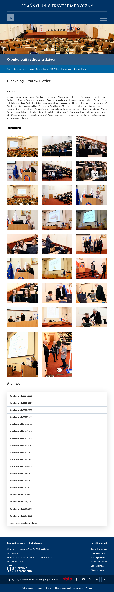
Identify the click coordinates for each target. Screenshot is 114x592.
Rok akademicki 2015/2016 (20, 459)
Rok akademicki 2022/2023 (21, 409)
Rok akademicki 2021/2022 (21, 417)
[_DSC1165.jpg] (57, 195)
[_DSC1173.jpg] (91, 220)
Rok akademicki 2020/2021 (21, 424)
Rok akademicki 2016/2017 (20, 452)
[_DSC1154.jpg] (57, 146)
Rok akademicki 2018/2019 (21, 438)
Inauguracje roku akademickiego (23, 522)
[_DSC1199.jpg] (91, 293)
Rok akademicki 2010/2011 (20, 494)
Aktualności (28, 69)
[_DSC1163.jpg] (22, 195)
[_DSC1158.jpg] (57, 171)
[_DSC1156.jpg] (22, 171)
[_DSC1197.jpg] (57, 293)
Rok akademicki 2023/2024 (21, 402)
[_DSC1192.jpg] (91, 268)
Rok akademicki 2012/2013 (20, 480)
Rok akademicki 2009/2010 (21, 501)
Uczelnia (17, 69)
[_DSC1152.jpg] (22, 146)
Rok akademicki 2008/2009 (21, 508)
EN (10, 18)
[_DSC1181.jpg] (91, 244)
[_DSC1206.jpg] (57, 317)
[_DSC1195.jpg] (22, 293)
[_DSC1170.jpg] (57, 220)
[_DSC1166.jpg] (91, 195)
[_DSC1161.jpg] (91, 171)
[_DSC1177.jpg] (22, 244)
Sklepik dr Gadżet (99, 561)
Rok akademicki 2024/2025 (21, 395)
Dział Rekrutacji (98, 553)
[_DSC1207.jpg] (91, 317)
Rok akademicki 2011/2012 (20, 487)
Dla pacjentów (97, 565)
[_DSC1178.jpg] (57, 244)
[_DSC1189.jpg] (22, 354)
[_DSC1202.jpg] (22, 317)
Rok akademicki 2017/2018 (47, 69)
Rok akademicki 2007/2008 (21, 515)
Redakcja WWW (98, 557)
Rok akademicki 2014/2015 (21, 466)
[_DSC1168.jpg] (22, 220)
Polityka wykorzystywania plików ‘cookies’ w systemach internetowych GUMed (57, 588)
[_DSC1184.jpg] (22, 268)
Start (9, 69)
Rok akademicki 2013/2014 (21, 473)
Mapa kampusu (97, 570)
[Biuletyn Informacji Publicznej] (67, 579)
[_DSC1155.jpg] (91, 146)
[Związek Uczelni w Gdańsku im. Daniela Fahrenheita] (19, 568)
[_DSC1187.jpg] (57, 268)
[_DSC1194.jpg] (57, 354)
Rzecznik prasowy (99, 549)
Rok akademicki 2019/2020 (21, 431)
